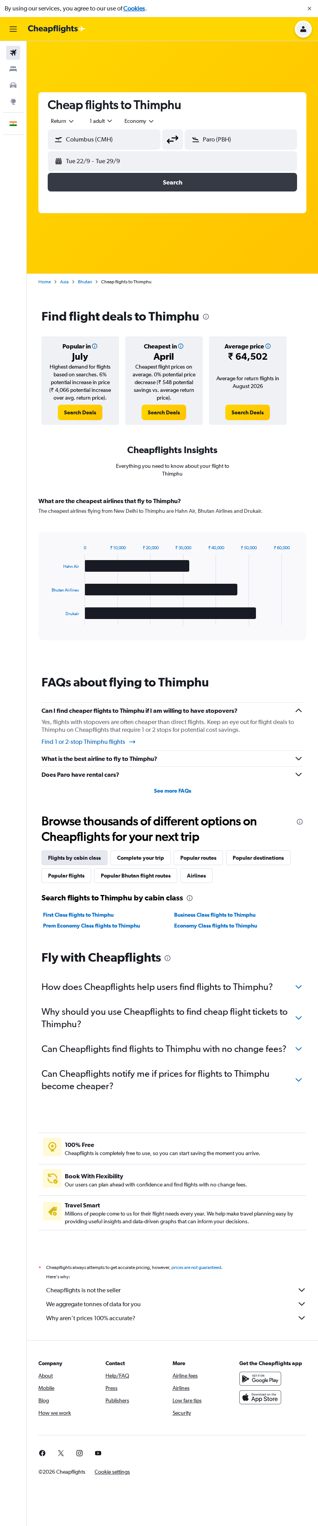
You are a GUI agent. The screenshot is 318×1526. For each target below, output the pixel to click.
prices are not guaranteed (196, 1267)
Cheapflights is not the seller (83, 1290)
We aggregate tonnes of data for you (93, 1304)
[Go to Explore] (13, 101)
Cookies (134, 8)
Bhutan (85, 282)
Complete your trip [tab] (140, 858)
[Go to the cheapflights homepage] (56, 29)
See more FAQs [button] (172, 791)
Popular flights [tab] (66, 875)
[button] (309, 8)
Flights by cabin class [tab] (74, 858)
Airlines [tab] (196, 875)
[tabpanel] (172, 576)
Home (44, 282)
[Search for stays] (13, 69)
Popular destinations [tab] (258, 858)
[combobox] (139, 121)
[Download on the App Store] (260, 1397)
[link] (80, 412)
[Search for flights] (13, 52)
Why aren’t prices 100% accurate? (90, 1318)
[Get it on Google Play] (260, 1379)
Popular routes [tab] (198, 858)
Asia (64, 282)
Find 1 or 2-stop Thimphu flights (83, 741)
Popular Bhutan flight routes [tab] (136, 875)
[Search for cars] (13, 85)
